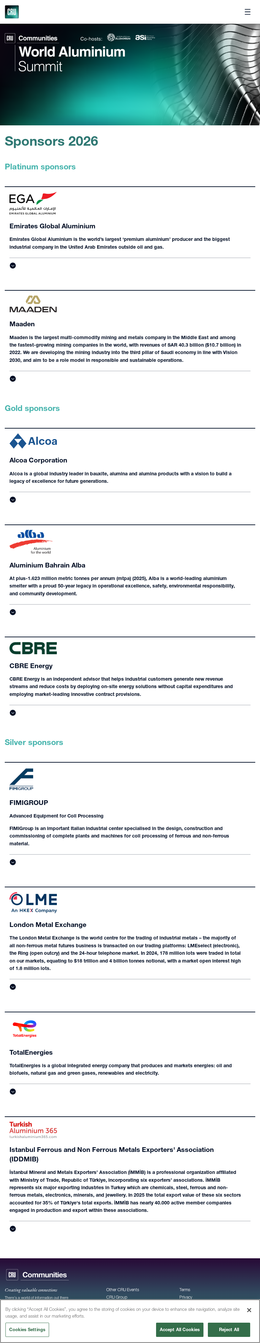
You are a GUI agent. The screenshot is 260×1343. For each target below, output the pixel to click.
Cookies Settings (27, 1329)
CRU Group (116, 1297)
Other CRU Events (122, 1289)
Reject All (229, 1329)
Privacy (185, 1297)
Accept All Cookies (180, 1329)
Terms (184, 1289)
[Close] (249, 1310)
